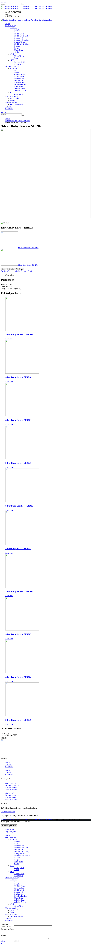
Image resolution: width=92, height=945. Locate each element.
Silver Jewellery (11, 103)
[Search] (23, 4)
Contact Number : (7, 929)
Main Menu (9, 829)
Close (3, 941)
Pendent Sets (18, 38)
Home (7, 24)
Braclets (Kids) (19, 62)
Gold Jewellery (10, 26)
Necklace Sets (19, 34)
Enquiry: (4, 935)
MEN (12, 54)
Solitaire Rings (19, 88)
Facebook (4, 271)
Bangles (17, 30)
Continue (13, 825)
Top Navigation (10, 831)
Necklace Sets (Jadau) (22, 36)
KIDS (12, 60)
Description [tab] (9, 275)
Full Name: (5, 924)
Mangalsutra (18, 86)
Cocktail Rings (19, 74)
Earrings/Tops (19, 82)
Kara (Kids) (18, 64)
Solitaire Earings (20, 90)
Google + (24, 271)
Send (16, 941)
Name (3, 733)
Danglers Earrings (20, 84)
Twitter (10, 271)
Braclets (17, 46)
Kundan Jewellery (11, 96)
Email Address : (6, 927)
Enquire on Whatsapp (16, 269)
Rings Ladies (19, 76)
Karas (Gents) (19, 56)
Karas (16, 32)
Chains (16, 52)
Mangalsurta (18, 50)
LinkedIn (17, 271)
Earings (12, 101)
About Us (8, 107)
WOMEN (13, 28)
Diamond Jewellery (12, 66)
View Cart (5, 825)
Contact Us (9, 109)
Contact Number (7, 735)
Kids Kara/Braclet (16, 105)
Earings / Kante (19, 42)
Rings (16, 48)
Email (30, 271)
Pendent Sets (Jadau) (21, 40)
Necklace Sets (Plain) (22, 44)
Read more (9, 339)
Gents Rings (18, 94)
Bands (16, 58)
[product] (48, 314)
